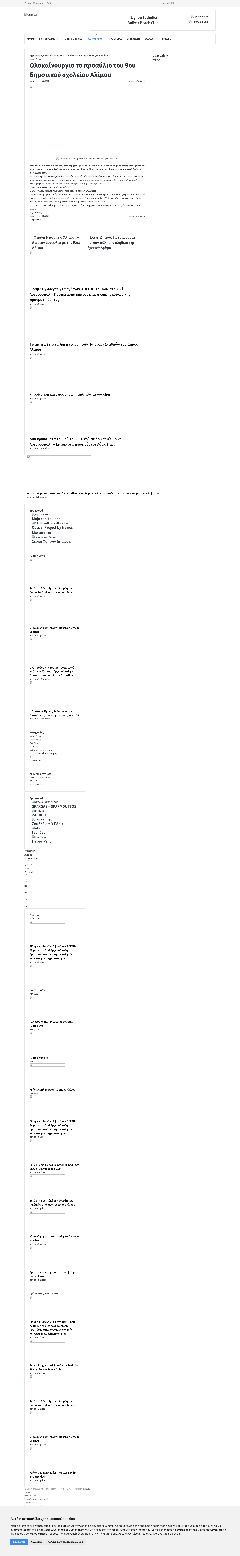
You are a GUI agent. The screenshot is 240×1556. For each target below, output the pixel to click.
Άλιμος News (95, 39)
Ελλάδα (149, 39)
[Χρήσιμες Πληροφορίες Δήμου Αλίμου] (47, 1066)
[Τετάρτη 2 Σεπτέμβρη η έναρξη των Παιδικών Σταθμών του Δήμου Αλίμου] (61, 308)
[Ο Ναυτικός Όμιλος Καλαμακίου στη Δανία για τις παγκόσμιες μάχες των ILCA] (55, 683)
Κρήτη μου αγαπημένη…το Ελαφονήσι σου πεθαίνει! (53, 1475)
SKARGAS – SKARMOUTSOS (54, 806)
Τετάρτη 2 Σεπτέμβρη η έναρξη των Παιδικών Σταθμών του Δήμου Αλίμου (84, 347)
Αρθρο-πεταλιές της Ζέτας (41, 750)
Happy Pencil (42, 841)
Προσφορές (115, 39)
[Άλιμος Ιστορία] (47, 1034)
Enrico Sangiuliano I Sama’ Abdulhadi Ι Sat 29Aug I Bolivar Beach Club (54, 1167)
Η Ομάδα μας (30, 1495)
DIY (31, 756)
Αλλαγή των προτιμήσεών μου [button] (65, 1541)
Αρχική (31, 39)
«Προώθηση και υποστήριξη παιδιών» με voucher (70, 394)
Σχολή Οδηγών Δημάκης (51, 541)
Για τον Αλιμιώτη (48, 39)
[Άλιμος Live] (30, 15)
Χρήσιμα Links (30, 1502)
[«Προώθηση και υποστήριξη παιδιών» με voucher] (61, 358)
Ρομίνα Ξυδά (37, 990)
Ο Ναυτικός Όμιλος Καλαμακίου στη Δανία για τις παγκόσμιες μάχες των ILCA (54, 713)
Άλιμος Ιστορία (39, 1058)
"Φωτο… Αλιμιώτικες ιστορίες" (44, 753)
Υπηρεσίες (165, 39)
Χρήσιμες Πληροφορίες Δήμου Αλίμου (52, 1090)
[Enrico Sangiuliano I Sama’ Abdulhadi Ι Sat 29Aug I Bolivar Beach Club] (47, 1141)
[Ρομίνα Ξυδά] (47, 966)
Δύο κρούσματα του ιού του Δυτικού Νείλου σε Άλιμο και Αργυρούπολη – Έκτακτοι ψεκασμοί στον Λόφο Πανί (76, 441)
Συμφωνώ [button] (19, 1541)
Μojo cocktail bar (46, 519)
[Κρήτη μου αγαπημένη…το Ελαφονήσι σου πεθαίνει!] (47, 1248)
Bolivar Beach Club (143, 23)
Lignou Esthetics (144, 17)
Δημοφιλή (34, 915)
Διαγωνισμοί (35, 760)
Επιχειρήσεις (35, 739)
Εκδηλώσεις (133, 39)
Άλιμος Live (35, 81)
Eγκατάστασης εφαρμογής (36, 1499)
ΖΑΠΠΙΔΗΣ (40, 815)
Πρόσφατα (34, 918)
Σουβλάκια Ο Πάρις (47, 824)
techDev (38, 832)
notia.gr (38, 212)
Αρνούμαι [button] (36, 1541)
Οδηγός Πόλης (73, 39)
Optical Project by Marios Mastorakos (52, 530)
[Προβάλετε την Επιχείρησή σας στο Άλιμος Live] (47, 998)
